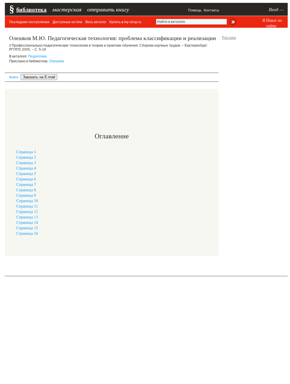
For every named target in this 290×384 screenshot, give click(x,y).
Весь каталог (95, 22)
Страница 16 (27, 233)
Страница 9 (26, 195)
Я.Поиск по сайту (272, 22)
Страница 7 (26, 184)
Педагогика (37, 56)
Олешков (56, 61)
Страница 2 (26, 157)
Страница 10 (27, 200)
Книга (13, 77)
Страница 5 (26, 173)
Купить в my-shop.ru (125, 22)
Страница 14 (27, 222)
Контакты (211, 10)
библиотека (31, 9)
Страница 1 (26, 151)
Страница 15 (27, 227)
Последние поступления (29, 22)
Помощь (194, 10)
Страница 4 (26, 168)
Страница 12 (27, 211)
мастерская (66, 9)
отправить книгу (108, 9)
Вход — (276, 9)
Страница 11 (27, 206)
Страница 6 (26, 179)
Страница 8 (26, 189)
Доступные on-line (67, 22)
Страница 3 (26, 162)
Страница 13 (27, 217)
